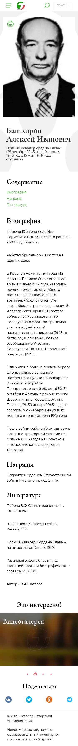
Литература (17, 205)
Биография (16, 192)
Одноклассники (49, 699)
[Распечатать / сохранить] (10, 24)
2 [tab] (35, 674)
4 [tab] (51, 674)
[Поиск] (47, 5)
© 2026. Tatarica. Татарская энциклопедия (29, 718)
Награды (14, 199)
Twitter (29, 699)
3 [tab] (43, 674)
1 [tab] (27, 674)
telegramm (69, 699)
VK (8, 699)
